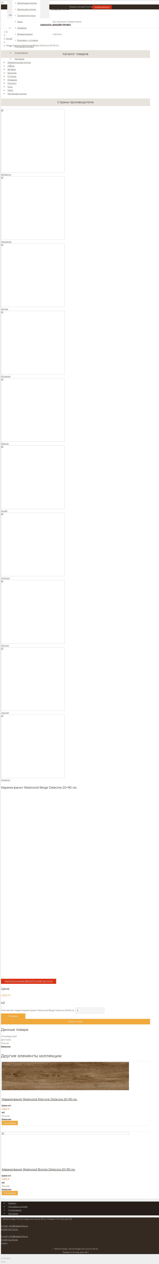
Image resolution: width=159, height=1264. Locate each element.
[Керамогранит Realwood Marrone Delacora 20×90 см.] (65, 1089)
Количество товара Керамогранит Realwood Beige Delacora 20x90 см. (38, 1010)
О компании (14, 1210)
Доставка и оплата (17, 1207)
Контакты (13, 1213)
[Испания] (75, 343)
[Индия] (75, 275)
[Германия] (75, 208)
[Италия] (75, 410)
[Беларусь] (75, 141)
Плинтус (12, 83)
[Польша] (75, 545)
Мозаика (12, 80)
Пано (10, 90)
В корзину (13, 1016)
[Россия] (75, 612)
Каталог (12, 1203)
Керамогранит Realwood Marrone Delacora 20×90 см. (39, 1099)
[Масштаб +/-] (2, 1258)
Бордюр (12, 73)
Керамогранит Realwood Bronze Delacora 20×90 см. (38, 1169)
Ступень (12, 76)
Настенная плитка (17, 94)
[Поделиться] (7, 1258)
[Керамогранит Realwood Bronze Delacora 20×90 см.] (65, 1134)
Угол (10, 87)
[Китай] (75, 477)
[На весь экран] (4, 1258)
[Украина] (75, 746)
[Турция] (75, 679)
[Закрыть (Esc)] (9, 1258)
